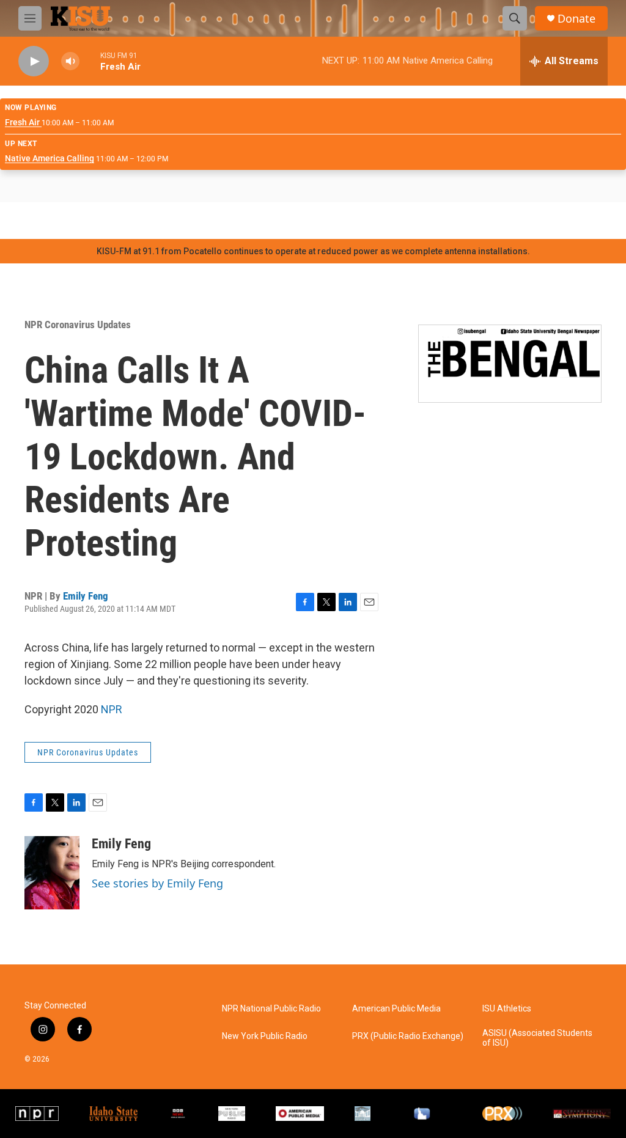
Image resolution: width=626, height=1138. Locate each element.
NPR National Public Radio (271, 1008)
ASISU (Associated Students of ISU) (537, 1038)
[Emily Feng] (51, 872)
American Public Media (396, 1008)
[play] (33, 61)
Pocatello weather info (196, 220)
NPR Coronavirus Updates (77, 324)
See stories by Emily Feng (157, 883)
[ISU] (113, 1113)
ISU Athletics (506, 1008)
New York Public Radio (264, 1036)
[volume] (70, 61)
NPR (111, 709)
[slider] (90, 60)
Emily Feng (85, 596)
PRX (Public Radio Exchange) (407, 1036)
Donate (576, 18)
